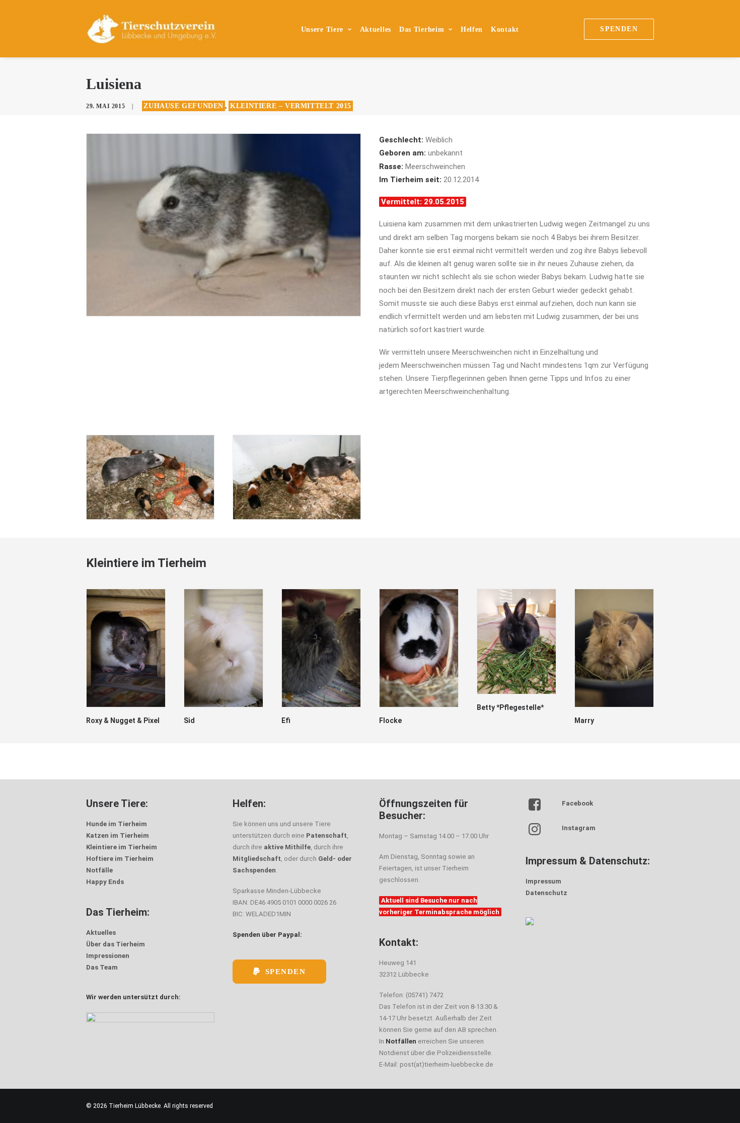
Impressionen (107, 955)
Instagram (579, 828)
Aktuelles (375, 29)
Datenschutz (546, 893)
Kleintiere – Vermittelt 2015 (290, 106)
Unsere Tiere (322, 29)
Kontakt (505, 29)
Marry (584, 720)
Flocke (390, 720)
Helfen (472, 29)
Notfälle (99, 870)
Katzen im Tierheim (117, 835)
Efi (285, 720)
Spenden (285, 972)
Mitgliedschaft (257, 858)
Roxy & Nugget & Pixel (123, 720)
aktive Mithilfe (287, 847)
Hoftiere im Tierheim (120, 858)
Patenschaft (326, 835)
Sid (189, 720)
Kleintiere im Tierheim (121, 847)
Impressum (543, 881)
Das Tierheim (421, 29)
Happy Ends (105, 882)
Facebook (577, 803)
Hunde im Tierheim (116, 824)
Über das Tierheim (115, 944)
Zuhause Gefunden (183, 106)
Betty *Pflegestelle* (510, 707)
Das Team (102, 967)
